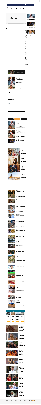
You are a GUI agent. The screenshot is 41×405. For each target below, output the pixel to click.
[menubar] (40, 0)
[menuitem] (40, 0)
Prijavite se (16, 111)
